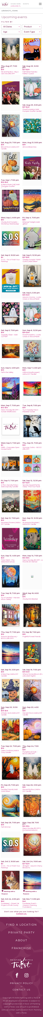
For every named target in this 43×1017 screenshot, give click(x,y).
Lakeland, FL (6, 11)
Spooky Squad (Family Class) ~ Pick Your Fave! (31, 486)
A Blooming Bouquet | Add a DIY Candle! (31, 373)
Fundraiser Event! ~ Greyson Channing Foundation (30, 905)
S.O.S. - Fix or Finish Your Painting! (10, 260)
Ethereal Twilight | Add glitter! (31, 223)
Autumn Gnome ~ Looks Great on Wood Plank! (32, 298)
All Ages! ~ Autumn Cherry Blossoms (32, 867)
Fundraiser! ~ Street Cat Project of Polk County (10, 904)
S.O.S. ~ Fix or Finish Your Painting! (10, 867)
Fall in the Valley (7, 372)
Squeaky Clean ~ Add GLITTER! (9, 335)
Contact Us (21, 989)
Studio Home (16, 4)
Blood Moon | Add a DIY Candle (10, 148)
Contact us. (21, 914)
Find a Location (21, 924)
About (21, 940)
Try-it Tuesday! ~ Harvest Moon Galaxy (10, 598)
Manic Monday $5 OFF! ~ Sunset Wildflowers (10, 411)
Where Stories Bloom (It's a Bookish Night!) (32, 675)
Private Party (21, 932)
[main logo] (5, 3)
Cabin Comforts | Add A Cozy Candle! (10, 751)
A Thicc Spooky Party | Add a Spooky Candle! (9, 486)
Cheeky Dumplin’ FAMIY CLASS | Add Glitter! (32, 260)
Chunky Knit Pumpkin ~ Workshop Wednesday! (10, 223)
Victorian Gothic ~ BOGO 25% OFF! (32, 448)
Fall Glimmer (6, 827)
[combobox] (11, 26)
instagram (26, 975)
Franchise (21, 948)
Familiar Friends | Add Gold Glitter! (9, 790)
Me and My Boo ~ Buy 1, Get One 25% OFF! (10, 73)
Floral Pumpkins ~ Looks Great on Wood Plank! (32, 335)
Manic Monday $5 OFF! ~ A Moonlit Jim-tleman (33, 561)
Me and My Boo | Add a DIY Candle (31, 790)
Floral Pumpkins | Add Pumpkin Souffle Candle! (32, 110)
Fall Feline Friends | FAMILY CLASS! (30, 73)
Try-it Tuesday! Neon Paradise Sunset (30, 411)
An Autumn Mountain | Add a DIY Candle (31, 523)
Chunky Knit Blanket (30, 599)
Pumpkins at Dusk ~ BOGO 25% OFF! (30, 753)
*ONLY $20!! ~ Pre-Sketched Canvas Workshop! (8, 562)
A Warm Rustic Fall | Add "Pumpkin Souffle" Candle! (10, 186)
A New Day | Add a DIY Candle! (9, 675)
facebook (17, 975)
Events (26, 4)
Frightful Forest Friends (31, 636)
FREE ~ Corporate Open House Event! (10, 448)
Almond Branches (29, 147)
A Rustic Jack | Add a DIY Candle (10, 714)
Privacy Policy (21, 983)
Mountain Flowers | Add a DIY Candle (10, 523)
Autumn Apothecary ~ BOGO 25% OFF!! (9, 637)
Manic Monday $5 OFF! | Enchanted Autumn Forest (32, 830)
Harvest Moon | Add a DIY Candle (32, 714)
